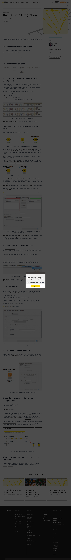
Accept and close (35, 286)
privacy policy (41, 282)
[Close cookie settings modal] (44, 273)
